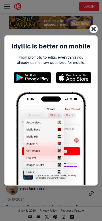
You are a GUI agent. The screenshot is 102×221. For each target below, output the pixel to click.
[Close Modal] (93, 29)
